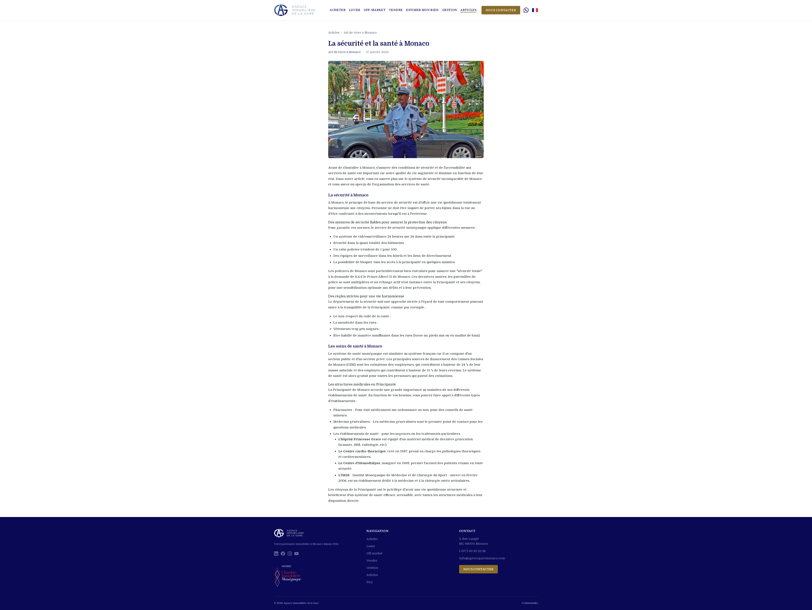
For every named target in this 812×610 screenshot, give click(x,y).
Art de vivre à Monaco (360, 32)
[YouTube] (296, 553)
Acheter (337, 10)
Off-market (375, 10)
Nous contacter (501, 10)
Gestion (449, 10)
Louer (354, 10)
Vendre (396, 10)
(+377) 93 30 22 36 (472, 551)
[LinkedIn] (276, 553)
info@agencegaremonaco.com (482, 558)
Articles (468, 10)
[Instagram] (290, 553)
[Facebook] (283, 553)
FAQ (369, 582)
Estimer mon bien (422, 10)
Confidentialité (530, 603)
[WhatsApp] (526, 10)
